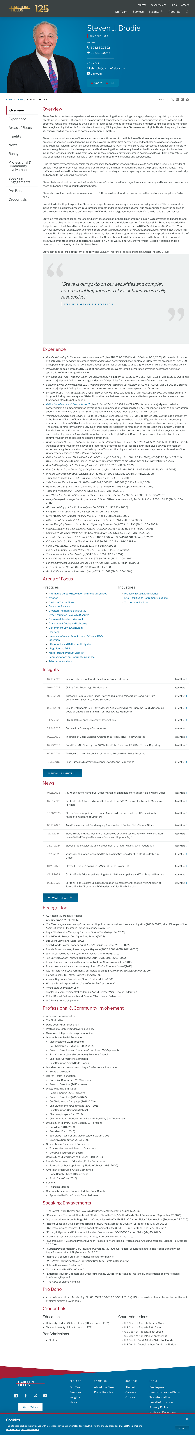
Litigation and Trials (60, 648)
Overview (17, 110)
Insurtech (54, 632)
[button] (187, 1418)
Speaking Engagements (19, 180)
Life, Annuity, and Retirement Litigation (70, 644)
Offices (130, 1397)
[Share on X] (172, 100)
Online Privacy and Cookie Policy (22, 1429)
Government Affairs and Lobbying (68, 623)
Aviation (53, 597)
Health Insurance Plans (164, 1392)
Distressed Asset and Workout (66, 619)
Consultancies (103, 1392)
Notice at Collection (162, 1412)
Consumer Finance (59, 606)
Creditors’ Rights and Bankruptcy (67, 610)
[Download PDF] (187, 100)
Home (9, 99)
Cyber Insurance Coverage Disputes (69, 615)
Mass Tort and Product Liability (66, 652)
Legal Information (161, 1402)
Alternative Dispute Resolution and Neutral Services (78, 593)
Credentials (18, 199)
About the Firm (104, 1387)
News (13, 145)
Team (19, 99)
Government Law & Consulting (66, 627)
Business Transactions (61, 602)
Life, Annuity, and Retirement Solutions (146, 597)
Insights (154, 11)
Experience (17, 119)
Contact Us (30, 1406)
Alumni (130, 1387)
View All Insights (60, 773)
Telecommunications (61, 661)
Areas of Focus (20, 127)
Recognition (18, 154)
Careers (130, 1392)
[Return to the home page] (29, 8)
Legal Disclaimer (129, 1425)
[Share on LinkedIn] (177, 100)
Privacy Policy (158, 1407)
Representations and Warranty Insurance (72, 657)
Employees (156, 1387)
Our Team (121, 11)
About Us (174, 11)
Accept (182, 1428)
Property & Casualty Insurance (141, 593)
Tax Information (159, 1397)
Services (138, 11)
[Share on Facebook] (167, 100)
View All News (58, 898)
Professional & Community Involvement (20, 166)
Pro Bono (16, 191)
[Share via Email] (182, 100)
